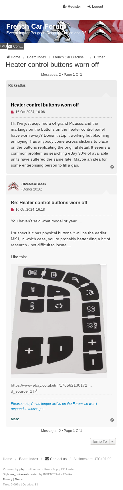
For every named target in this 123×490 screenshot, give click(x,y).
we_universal (18, 474)
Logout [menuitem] (97, 7)
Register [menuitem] (74, 7)
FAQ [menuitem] (3, 46)
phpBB (24, 469)
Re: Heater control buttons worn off (49, 202)
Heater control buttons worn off (52, 64)
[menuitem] (16, 46)
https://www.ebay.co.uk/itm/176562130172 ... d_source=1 (51, 388)
